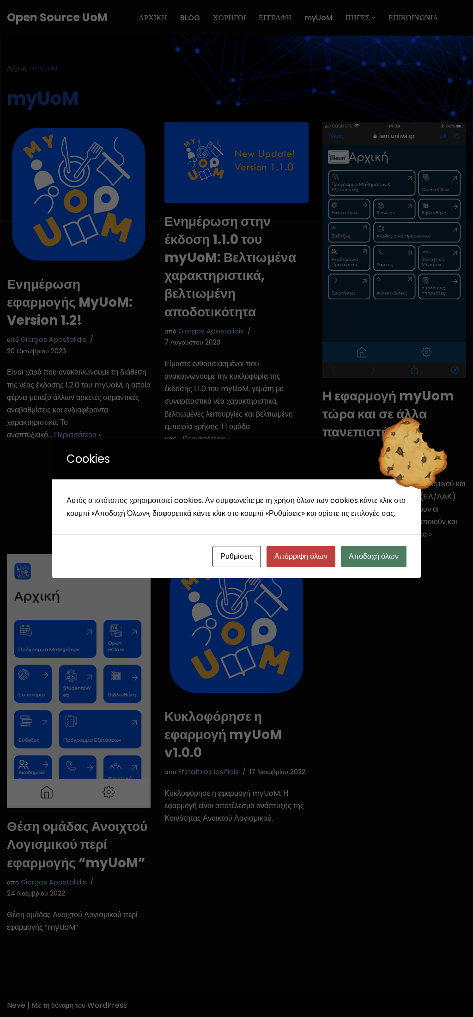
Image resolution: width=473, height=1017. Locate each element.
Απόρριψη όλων (300, 556)
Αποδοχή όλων (374, 556)
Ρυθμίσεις (236, 556)
